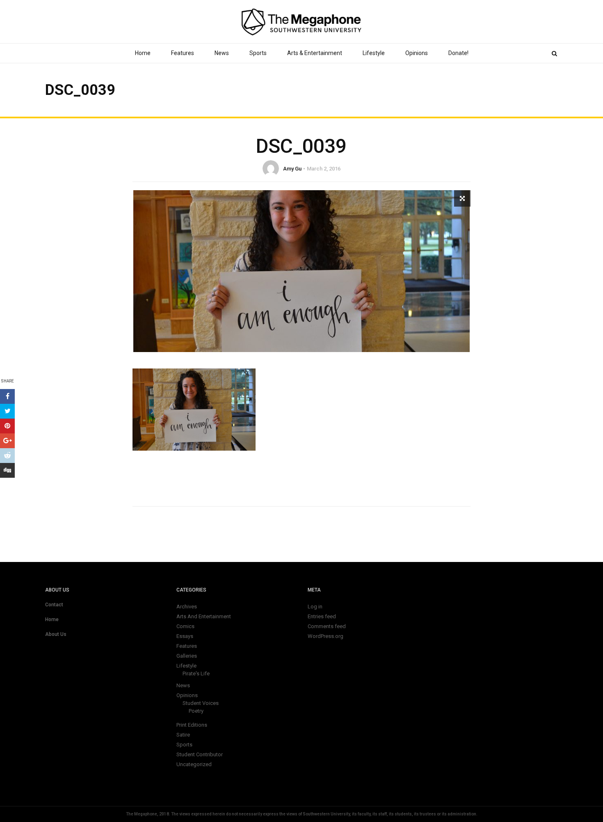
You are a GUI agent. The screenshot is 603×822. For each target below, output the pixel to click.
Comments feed (327, 626)
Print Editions (191, 725)
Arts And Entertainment (203, 616)
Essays (184, 636)
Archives (186, 606)
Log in (315, 606)
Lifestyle (374, 53)
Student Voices (201, 703)
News (222, 53)
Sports (258, 53)
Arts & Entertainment (314, 53)
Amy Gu (292, 169)
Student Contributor (199, 754)
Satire (183, 735)
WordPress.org (325, 636)
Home (143, 53)
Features (182, 53)
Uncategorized (194, 764)
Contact (54, 605)
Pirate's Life (196, 673)
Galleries (186, 656)
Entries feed (322, 616)
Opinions (416, 53)
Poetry (196, 711)
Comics (185, 626)
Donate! (458, 53)
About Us (55, 634)
